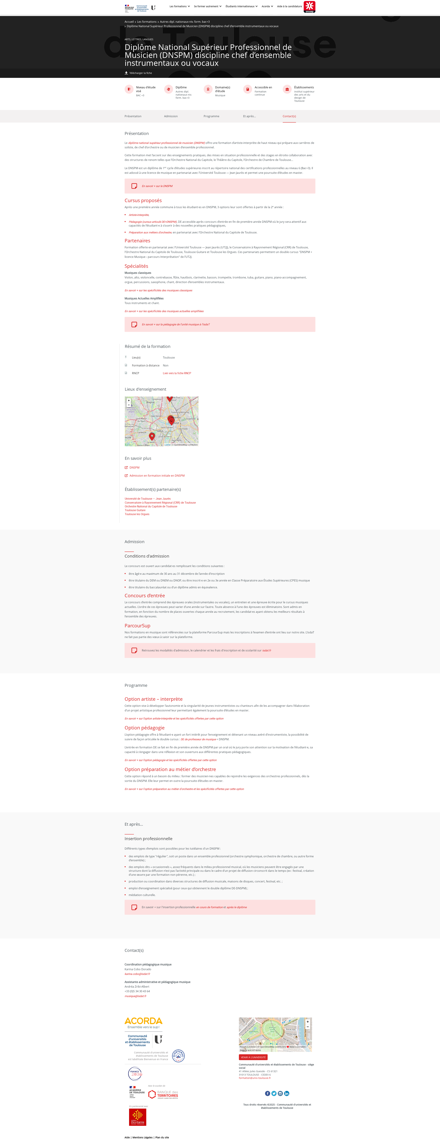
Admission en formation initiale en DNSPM (157, 475)
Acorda (266, 6)
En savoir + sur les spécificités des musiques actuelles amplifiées (164, 311)
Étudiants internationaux (240, 6)
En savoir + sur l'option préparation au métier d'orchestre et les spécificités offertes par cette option (184, 789)
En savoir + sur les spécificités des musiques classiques (158, 290)
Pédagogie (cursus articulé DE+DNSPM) (153, 222)
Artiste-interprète (138, 215)
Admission (171, 116)
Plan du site (162, 1137)
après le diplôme (237, 907)
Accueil (129, 22)
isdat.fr (266, 650)
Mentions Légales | (144, 1137)
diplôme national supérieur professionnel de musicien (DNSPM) (166, 143)
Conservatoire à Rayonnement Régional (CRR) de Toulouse (160, 502)
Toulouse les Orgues (137, 514)
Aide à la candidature (289, 6)
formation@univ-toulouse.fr (255, 1078)
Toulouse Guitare (135, 510)
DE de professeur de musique (198, 739)
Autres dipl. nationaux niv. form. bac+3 (185, 22)
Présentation (133, 116)
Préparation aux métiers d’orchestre (150, 232)
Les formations (178, 6)
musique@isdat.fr (135, 996)
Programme (211, 116)
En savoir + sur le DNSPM (157, 186)
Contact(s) (289, 116)
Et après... (249, 116)
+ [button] (129, 400)
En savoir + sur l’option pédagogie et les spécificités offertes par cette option (171, 760)
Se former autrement (206, 6)
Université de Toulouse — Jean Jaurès (148, 498)
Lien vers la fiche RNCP (177, 373)
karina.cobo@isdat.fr (137, 974)
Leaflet (167, 444)
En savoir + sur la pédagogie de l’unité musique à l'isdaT (176, 324)
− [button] (129, 405)
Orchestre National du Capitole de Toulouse (151, 506)
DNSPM (134, 467)
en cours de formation (209, 907)
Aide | (129, 1137)
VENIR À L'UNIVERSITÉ (253, 1057)
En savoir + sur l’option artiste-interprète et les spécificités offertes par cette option (174, 718)
